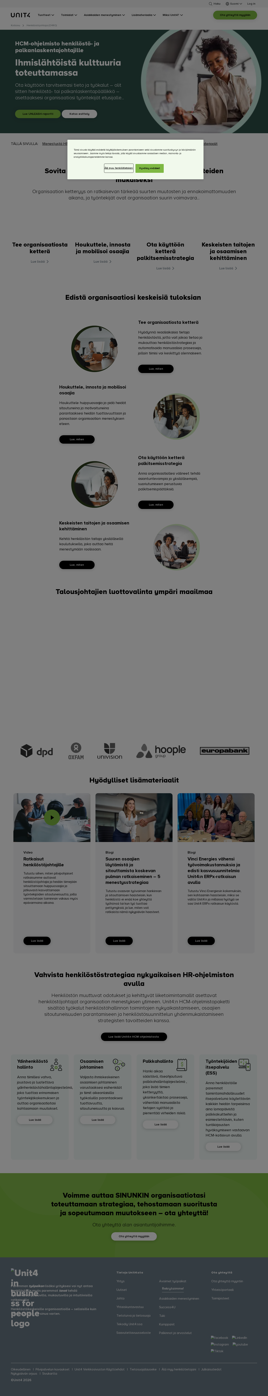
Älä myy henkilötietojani (118, 168)
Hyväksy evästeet (149, 168)
